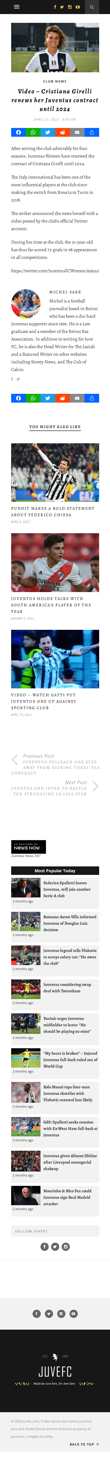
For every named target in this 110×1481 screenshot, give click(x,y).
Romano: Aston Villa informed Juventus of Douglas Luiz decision (70, 923)
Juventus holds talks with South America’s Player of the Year (51, 605)
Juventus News (22, 856)
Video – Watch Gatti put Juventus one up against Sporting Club (44, 701)
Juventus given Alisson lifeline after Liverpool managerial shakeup (70, 1162)
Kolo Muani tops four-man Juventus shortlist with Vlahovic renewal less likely (67, 1093)
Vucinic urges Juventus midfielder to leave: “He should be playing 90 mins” (67, 1024)
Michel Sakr (65, 292)
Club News (55, 81)
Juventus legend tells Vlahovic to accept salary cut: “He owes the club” (70, 957)
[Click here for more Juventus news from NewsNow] (28, 847)
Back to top (82, 1444)
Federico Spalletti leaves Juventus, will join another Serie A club (67, 889)
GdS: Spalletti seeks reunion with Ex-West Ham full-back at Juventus (70, 1128)
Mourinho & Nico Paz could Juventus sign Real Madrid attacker (67, 1197)
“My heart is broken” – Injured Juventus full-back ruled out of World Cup (70, 1059)
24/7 (37, 856)
